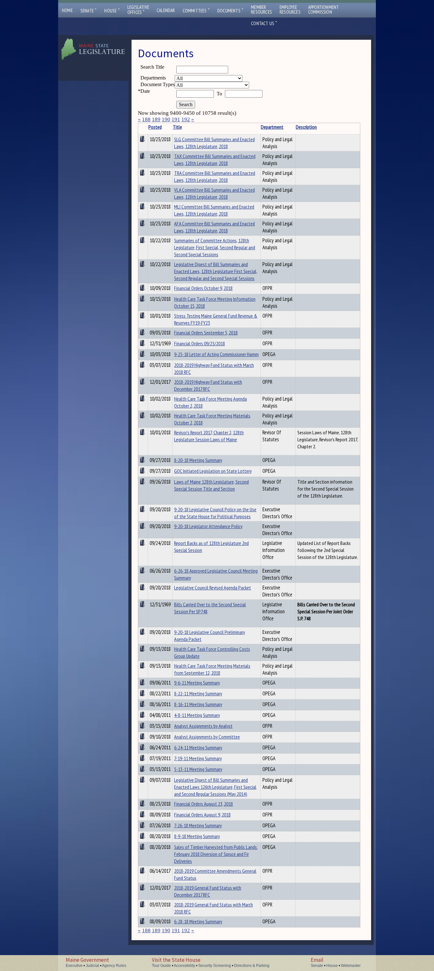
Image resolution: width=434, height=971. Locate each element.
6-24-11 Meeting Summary (198, 747)
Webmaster (351, 965)
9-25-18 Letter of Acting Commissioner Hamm (216, 354)
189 (156, 119)
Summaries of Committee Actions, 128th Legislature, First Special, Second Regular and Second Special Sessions (214, 247)
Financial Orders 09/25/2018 (199, 343)
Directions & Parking (251, 965)
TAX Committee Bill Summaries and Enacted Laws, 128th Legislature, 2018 (214, 160)
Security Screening (214, 965)
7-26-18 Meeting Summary (198, 825)
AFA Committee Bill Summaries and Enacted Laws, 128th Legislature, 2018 (214, 227)
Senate (88, 10)
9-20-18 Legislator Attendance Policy (208, 526)
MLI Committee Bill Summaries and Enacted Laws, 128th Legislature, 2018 (214, 210)
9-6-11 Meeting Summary (197, 682)
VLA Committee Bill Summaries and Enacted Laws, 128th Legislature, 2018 (214, 193)
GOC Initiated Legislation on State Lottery (213, 470)
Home (67, 10)
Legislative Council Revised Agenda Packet (212, 587)
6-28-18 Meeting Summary (198, 921)
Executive (74, 965)
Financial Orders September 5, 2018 (206, 332)
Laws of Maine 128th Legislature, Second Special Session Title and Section (211, 485)
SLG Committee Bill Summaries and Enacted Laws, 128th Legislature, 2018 (214, 143)
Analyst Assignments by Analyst (203, 725)
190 (166, 119)
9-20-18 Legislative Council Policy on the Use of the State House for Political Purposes (215, 513)
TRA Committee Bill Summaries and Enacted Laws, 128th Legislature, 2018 (214, 176)
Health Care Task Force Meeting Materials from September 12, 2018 (212, 669)
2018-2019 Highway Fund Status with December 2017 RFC (208, 385)
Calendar (166, 10)
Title (177, 126)
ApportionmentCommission (323, 9)
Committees (196, 10)
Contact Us (264, 23)
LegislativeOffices (138, 10)
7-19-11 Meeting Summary (198, 758)
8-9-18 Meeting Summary (197, 836)
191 (176, 119)
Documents (230, 10)
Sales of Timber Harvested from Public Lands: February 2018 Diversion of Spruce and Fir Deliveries (216, 854)
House (111, 10)
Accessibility (184, 965)
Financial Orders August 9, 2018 (202, 814)
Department (272, 126)
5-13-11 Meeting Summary (198, 769)
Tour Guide (161, 965)
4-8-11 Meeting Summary (197, 715)
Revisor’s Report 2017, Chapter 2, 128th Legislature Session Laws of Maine (209, 436)
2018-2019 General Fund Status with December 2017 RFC (207, 891)
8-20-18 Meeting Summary (198, 460)
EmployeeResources (290, 9)
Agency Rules (114, 965)
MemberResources (261, 9)
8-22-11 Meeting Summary (198, 693)
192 (185, 119)
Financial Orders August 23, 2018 (203, 803)
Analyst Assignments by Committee (207, 736)
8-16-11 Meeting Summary (198, 704)
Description (306, 126)
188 (146, 119)
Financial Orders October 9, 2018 (203, 288)
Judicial (92, 965)
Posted (155, 126)
